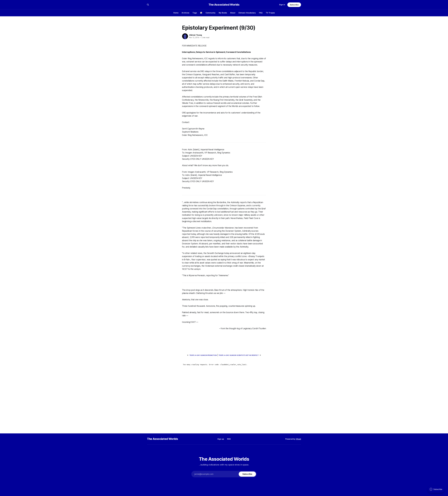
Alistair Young (195, 35)
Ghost (298, 439)
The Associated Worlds (223, 4)
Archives (185, 13)
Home (175, 13)
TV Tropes (270, 13)
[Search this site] (148, 5)
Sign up (220, 439)
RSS (229, 439)
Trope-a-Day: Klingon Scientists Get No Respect (239, 355)
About (232, 13)
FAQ (260, 13)
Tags (194, 13)
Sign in (282, 4)
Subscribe (294, 5)
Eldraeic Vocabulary (247, 13)
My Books (223, 13)
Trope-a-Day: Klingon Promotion (203, 355)
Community (210, 13)
